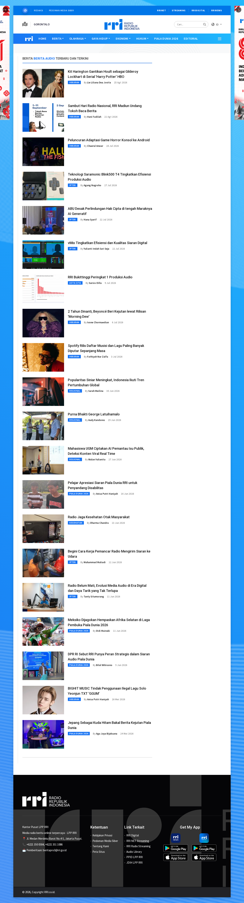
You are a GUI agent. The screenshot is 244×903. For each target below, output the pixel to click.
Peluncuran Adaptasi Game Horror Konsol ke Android (109, 140)
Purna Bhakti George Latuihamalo (94, 414)
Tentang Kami (100, 846)
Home (42, 38)
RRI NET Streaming (137, 841)
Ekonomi (122, 38)
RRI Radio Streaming (138, 846)
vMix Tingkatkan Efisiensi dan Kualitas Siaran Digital (107, 243)
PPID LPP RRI (134, 857)
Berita (56, 38)
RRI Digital (132, 835)
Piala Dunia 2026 (166, 38)
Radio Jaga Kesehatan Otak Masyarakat (99, 517)
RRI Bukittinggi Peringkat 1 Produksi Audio (100, 277)
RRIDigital (198, 10)
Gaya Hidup (100, 38)
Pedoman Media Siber (61, 10)
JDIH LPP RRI (134, 862)
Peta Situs (98, 851)
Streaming (179, 10)
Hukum (141, 38)
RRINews (216, 10)
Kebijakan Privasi (102, 835)
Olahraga (76, 38)
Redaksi (38, 10)
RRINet (161, 10)
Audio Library (134, 851)
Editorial (191, 38)
